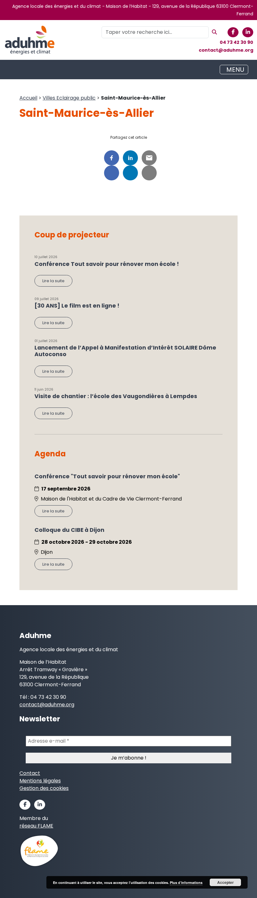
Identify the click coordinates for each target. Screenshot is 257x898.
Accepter (225, 882)
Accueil (28, 97)
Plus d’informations (186, 882)
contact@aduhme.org (226, 50)
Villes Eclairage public (69, 97)
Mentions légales (40, 780)
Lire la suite (53, 280)
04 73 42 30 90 (236, 42)
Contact (29, 773)
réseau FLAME (36, 825)
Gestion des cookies (44, 788)
